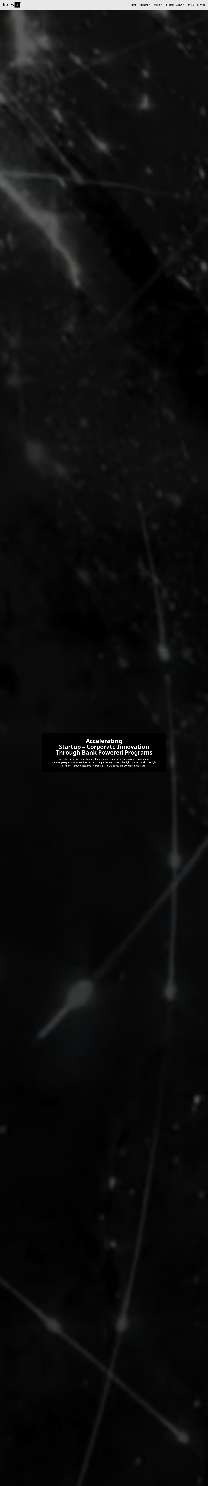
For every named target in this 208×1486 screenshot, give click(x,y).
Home (133, 4)
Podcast (170, 4)
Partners (201, 4)
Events (191, 4)
